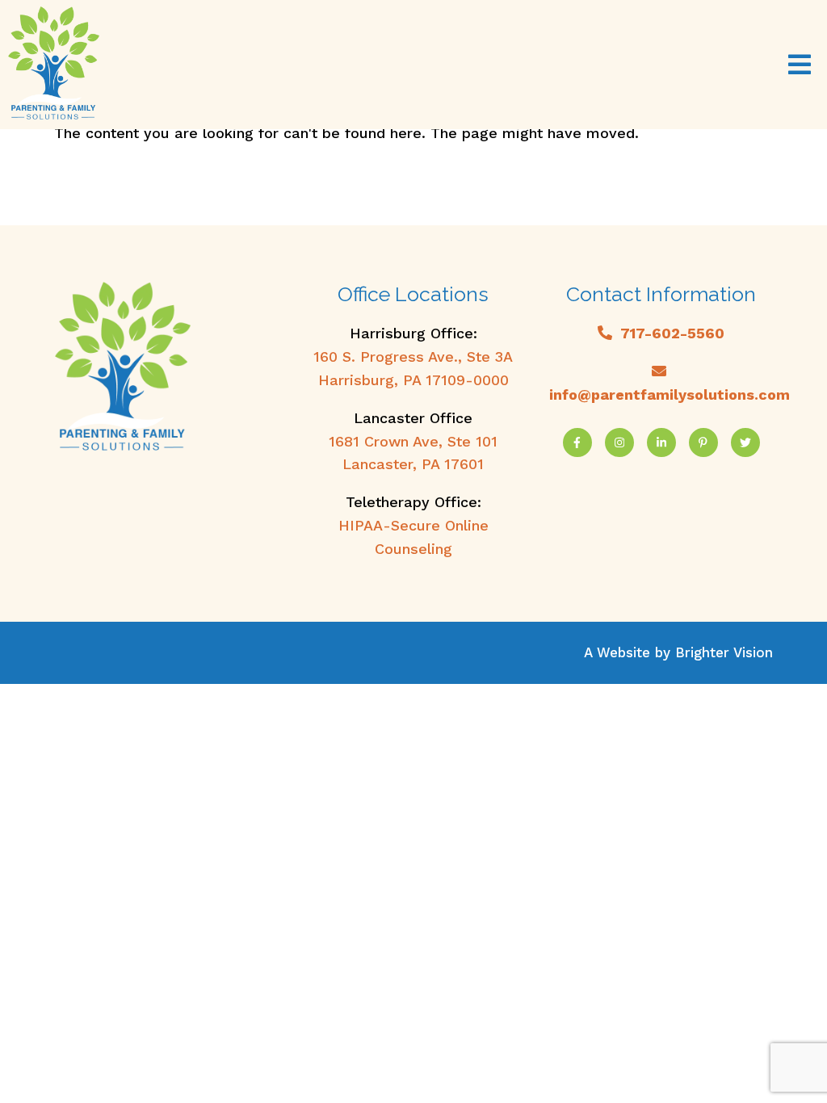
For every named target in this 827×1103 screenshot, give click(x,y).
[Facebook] (577, 442)
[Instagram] (619, 442)
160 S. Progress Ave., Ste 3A (413, 356)
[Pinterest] (703, 442)
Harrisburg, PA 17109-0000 (413, 379)
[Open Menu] (799, 65)
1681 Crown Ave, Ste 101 (413, 441)
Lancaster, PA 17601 (413, 463)
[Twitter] (745, 442)
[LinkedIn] (661, 442)
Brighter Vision (724, 652)
